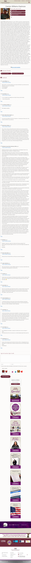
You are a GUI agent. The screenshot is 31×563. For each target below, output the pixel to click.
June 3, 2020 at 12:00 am (6, 339)
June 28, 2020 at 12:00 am (6, 82)
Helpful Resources (12, 554)
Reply (1, 90)
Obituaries (11, 555)
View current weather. (16, 67)
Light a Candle (14, 10)
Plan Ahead (12, 552)
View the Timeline (6, 73)
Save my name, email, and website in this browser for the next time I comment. (14, 366)
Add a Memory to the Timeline (16, 12)
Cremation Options (4, 556)
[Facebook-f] (27, 554)
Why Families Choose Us (5, 553)
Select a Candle (4, 368)
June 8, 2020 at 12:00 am (6, 274)
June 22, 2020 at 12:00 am (6, 126)
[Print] (11, 17)
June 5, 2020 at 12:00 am (6, 286)
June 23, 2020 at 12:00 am (6, 116)
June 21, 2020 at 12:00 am (6, 264)
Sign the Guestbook (15, 14)
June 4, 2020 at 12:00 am (6, 328)
